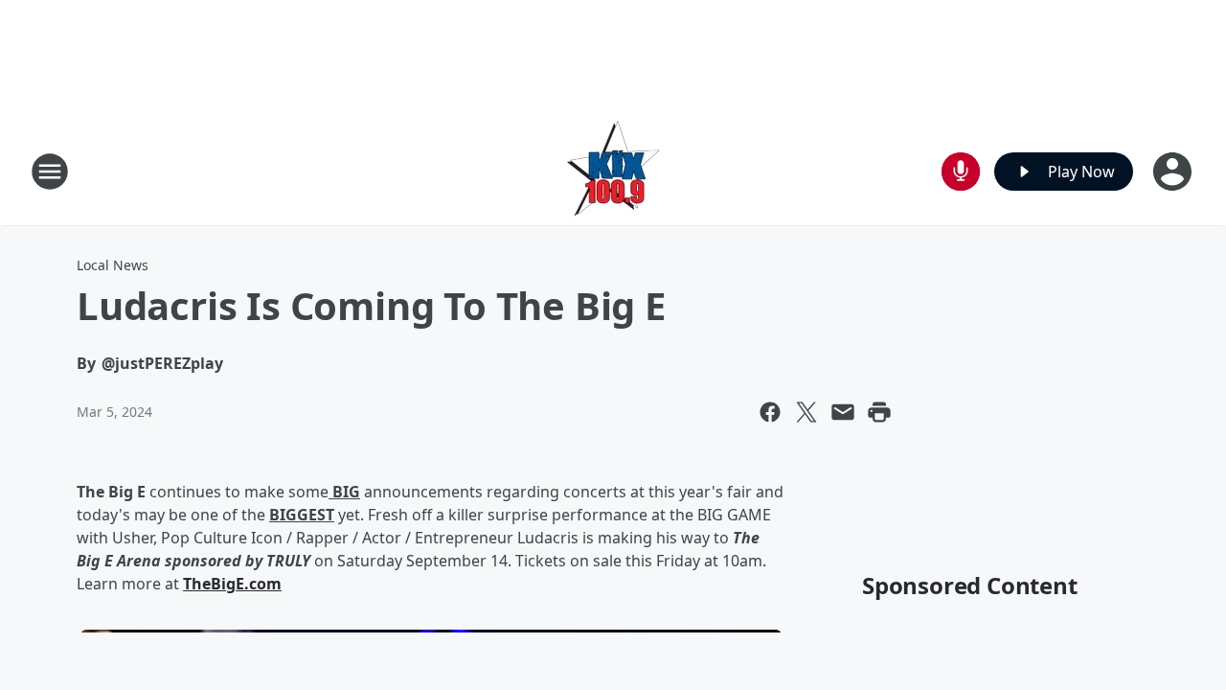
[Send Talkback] (961, 171)
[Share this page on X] (806, 412)
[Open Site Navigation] (50, 171)
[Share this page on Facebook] (770, 412)
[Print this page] (879, 412)
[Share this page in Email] (842, 412)
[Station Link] (613, 171)
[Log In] (1174, 171)
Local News (112, 265)
